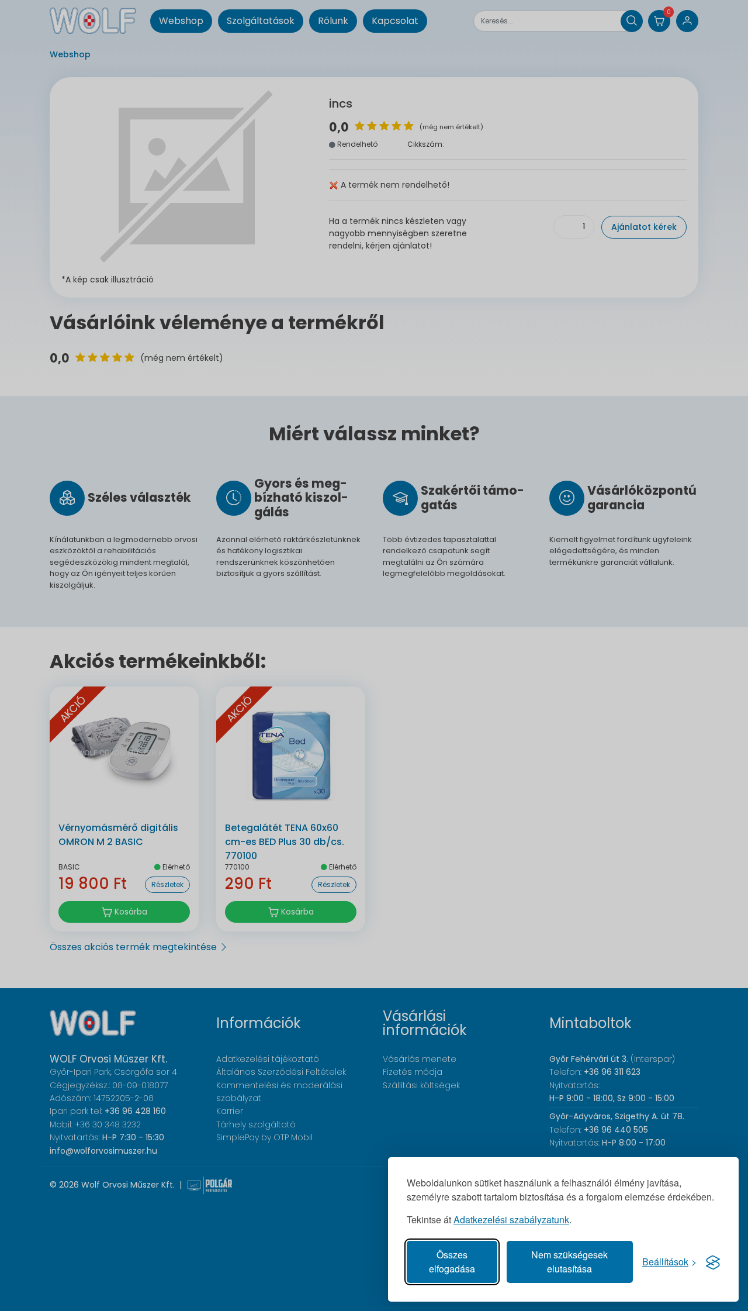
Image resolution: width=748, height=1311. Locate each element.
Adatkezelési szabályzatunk (511, 1219)
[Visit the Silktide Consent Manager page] (713, 1262)
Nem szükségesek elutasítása (569, 1261)
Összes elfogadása (452, 1261)
